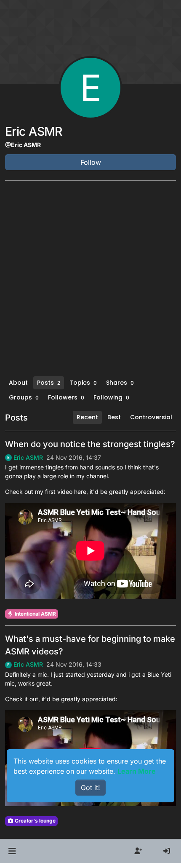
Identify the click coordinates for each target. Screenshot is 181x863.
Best (114, 417)
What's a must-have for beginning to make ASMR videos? (90, 645)
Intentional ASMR (34, 614)
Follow (90, 162)
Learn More (136, 771)
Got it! (90, 787)
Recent (87, 417)
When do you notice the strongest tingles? (90, 444)
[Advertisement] (90, 281)
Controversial (151, 417)
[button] (12, 851)
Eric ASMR (28, 458)
